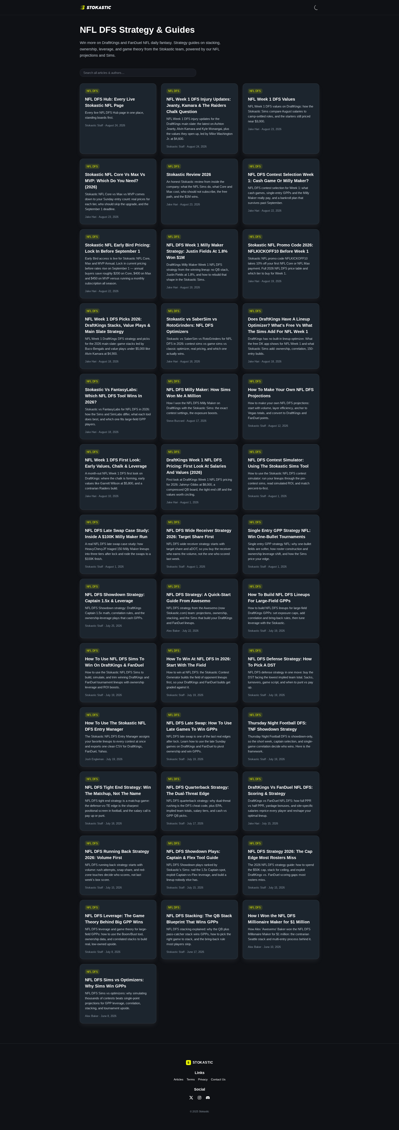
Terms (191, 1079)
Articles (178, 1079)
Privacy (203, 1079)
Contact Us (218, 1079)
